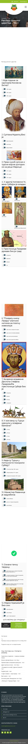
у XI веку (8, 429)
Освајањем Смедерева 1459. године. (13, 475)
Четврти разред (5, 18)
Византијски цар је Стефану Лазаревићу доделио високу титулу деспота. (12, 571)
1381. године (8, 174)
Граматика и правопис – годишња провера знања (12, 657)
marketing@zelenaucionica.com (8, 726)
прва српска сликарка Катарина (12, 329)
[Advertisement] (14, 42)
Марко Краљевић (9, 141)
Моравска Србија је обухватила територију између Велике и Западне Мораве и (12, 584)
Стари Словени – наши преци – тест (11, 673)
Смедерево (8, 402)
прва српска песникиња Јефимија (12, 332)
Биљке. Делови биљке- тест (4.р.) (10, 660)
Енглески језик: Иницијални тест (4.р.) (11, 678)
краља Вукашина (9, 609)
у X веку (8, 436)
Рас (7, 265)
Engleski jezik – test (6, 671)
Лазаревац (8, 255)
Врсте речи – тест (6, 676)
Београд (8, 399)
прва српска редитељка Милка (12, 339)
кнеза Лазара (9, 505)
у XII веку (8, 432)
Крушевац (8, 258)
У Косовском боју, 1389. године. (12, 469)
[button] (8, 194)
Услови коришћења (14, 740)
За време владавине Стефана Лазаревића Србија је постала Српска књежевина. (12, 576)
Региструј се (23, 1)
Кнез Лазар (8, 144)
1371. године (8, 170)
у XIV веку (8, 439)
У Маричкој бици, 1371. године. (12, 472)
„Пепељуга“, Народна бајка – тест (10, 681)
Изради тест (6, 712)
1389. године (8, 95)
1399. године (8, 89)
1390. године (8, 92)
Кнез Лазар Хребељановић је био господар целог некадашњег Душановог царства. (12, 580)
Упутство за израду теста (10, 714)
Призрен (8, 261)
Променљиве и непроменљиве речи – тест (12, 662)
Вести (4, 717)
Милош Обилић (9, 147)
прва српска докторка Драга (12, 336)
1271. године (8, 177)
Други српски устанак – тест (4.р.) (10, 665)
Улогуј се (16, 1)
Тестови (5, 709)
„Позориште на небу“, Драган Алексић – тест (12, 668)
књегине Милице (9, 498)
